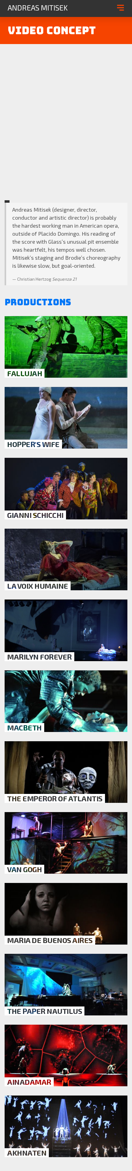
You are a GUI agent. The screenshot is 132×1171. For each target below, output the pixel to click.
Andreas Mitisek (38, 7)
